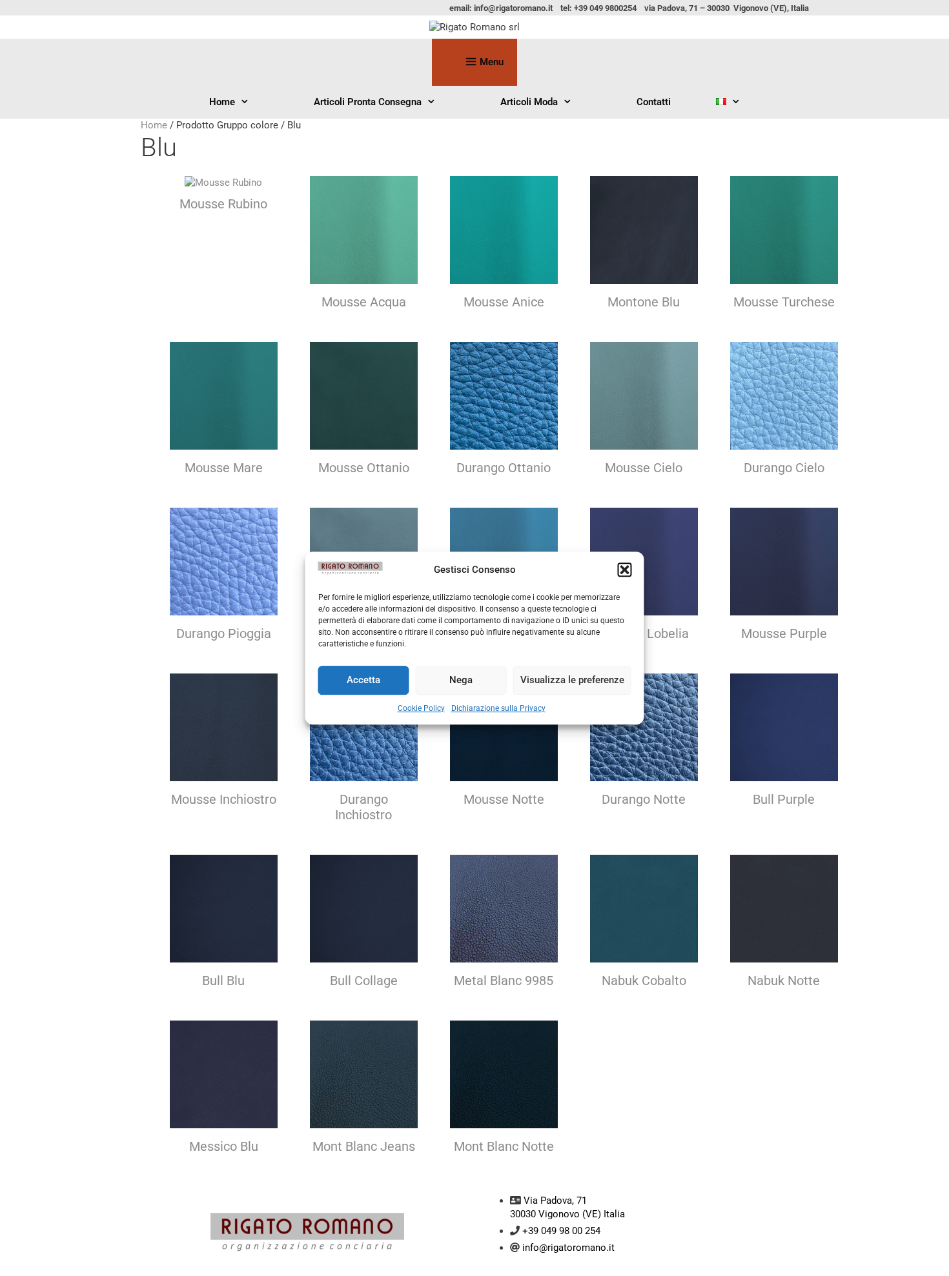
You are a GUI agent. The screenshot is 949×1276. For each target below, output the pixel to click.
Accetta (363, 680)
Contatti (654, 102)
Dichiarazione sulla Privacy (498, 708)
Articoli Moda (529, 102)
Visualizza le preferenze (572, 680)
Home (222, 102)
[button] (624, 570)
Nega (461, 680)
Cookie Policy (421, 708)
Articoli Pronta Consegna (368, 102)
